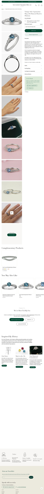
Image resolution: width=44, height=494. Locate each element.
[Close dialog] (42, 236)
